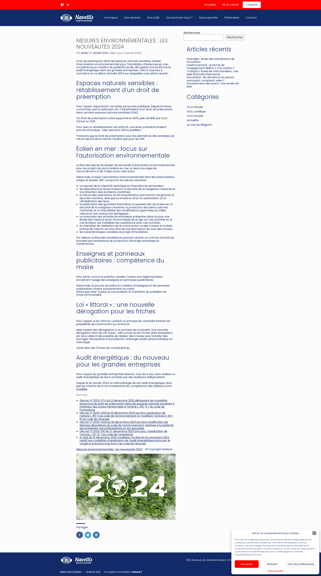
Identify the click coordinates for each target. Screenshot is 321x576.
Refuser (272, 564)
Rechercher (192, 32)
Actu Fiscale (195, 107)
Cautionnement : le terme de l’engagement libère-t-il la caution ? (210, 66)
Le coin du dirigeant (199, 125)
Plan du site (93, 572)
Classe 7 (137, 571)
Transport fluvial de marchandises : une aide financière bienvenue (212, 72)
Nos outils (153, 18)
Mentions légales (275, 570)
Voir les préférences (301, 564)
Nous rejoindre (208, 18)
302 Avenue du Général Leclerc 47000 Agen (214, 560)
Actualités (210, 4)
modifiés (81, 389)
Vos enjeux (111, 18)
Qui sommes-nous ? (179, 18)
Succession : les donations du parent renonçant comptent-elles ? (210, 78)
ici (128, 348)
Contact (251, 18)
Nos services (132, 18)
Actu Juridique (196, 111)
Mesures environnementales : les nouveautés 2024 (109, 449)
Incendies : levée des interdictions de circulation (211, 60)
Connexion (251, 4)
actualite (193, 120)
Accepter (247, 564)
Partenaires (231, 18)
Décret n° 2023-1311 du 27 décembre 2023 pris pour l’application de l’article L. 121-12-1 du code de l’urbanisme (123, 432)
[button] (314, 533)
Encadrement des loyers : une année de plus (213, 85)
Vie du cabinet (230, 4)
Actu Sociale (195, 116)
